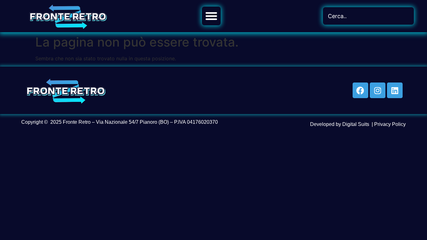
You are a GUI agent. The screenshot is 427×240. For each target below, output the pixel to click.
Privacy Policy (390, 124)
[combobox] (368, 16)
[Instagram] (377, 90)
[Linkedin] (395, 90)
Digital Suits (355, 124)
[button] (211, 16)
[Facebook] (360, 90)
